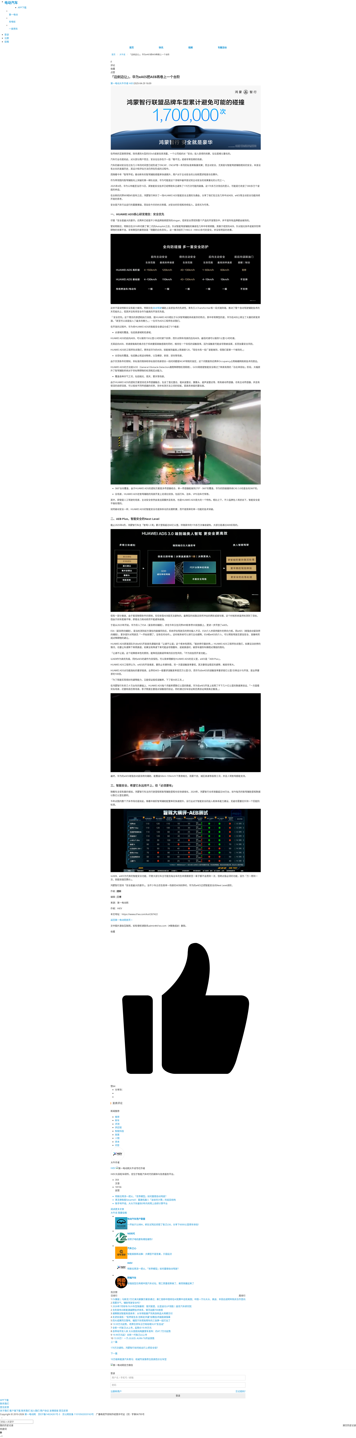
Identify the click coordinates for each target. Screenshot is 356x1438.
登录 (178, 1395)
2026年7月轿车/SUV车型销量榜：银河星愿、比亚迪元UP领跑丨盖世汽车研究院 (152, 1306)
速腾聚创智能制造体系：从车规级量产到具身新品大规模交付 (143, 1313)
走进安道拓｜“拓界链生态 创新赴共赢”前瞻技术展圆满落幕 (141, 1317)
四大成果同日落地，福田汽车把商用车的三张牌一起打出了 (141, 1320)
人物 (117, 1138)
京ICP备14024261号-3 (49, 1414)
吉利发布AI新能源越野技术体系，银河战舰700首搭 (138, 1309)
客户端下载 (15, 1410)
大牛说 (122, 54)
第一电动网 (30, 1414)
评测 (117, 1123)
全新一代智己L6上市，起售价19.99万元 (132, 1327)
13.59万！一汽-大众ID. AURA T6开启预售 (134, 1338)
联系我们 (4, 1403)
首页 (131, 47)
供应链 (118, 1127)
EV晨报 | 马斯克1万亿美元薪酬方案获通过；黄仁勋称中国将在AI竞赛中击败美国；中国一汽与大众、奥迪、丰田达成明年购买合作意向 (179, 1299)
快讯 (161, 47)
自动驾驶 (157, 307)
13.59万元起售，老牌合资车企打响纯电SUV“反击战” (138, 1324)
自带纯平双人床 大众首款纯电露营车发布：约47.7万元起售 (142, 1331)
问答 (117, 1145)
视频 (190, 47)
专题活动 (222, 47)
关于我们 (4, 1410)
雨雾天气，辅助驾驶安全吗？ (127, 1302)
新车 (117, 1120)
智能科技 (119, 1131)
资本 (117, 1141)
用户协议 (44, 1410)
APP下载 (22, 7)
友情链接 (54, 1410)
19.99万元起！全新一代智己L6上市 (130, 1334)
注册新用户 (116, 1391)
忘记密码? (240, 1391)
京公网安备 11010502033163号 (78, 1414)
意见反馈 (4, 1407)
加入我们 (35, 1410)
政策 (117, 1134)
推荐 (117, 1116)
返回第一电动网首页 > (121, 919)
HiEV (122, 83)
